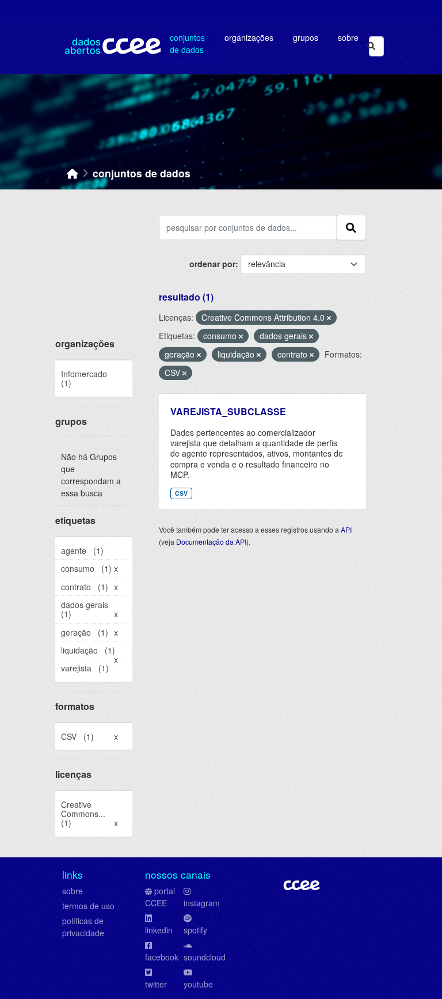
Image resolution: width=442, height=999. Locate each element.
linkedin (159, 930)
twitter (156, 984)
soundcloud (205, 957)
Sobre (348, 37)
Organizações (248, 37)
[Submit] (371, 46)
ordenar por (212, 263)
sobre (72, 891)
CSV (181, 493)
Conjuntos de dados (187, 43)
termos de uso (88, 905)
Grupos (305, 37)
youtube (198, 984)
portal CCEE (160, 897)
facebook (161, 957)
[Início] (72, 173)
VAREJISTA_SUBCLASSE (228, 411)
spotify (195, 930)
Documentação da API (211, 541)
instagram (202, 903)
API (346, 529)
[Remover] (329, 317)
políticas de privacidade (83, 927)
